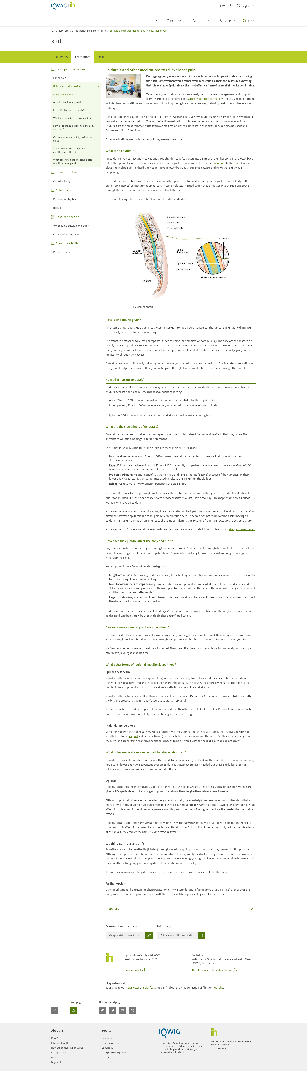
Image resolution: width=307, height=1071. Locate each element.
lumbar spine (223, 158)
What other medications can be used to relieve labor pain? (73, 161)
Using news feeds (111, 1042)
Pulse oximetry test (65, 199)
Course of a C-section (66, 234)
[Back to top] (252, 1024)
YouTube (218, 987)
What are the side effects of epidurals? (73, 117)
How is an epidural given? (67, 102)
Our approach (58, 1052)
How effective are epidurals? (68, 110)
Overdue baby (61, 181)
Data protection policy (114, 1052)
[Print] (73, 1010)
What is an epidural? (64, 94)
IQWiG (54, 1038)
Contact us (107, 1047)
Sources (113, 908)
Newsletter (108, 1038)
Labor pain (59, 78)
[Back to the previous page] (54, 1010)
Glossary (106, 1057)
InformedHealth (60, 1042)
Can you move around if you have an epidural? (73, 138)
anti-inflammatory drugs (204, 890)
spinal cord (218, 163)
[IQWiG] (169, 1033)
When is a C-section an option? (71, 226)
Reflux (57, 208)
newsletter (132, 987)
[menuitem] (61, 57)
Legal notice (57, 1062)
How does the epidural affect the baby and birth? (73, 127)
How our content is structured (67, 1047)
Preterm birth (61, 252)
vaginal (133, 736)
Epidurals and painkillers (68, 86)
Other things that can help (204, 99)
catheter (188, 158)
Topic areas (175, 20)
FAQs (54, 1057)
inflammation (184, 520)
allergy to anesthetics (242, 529)
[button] (245, 6)
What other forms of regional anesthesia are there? (69, 150)
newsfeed (149, 987)
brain (237, 163)
